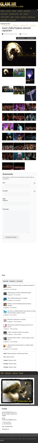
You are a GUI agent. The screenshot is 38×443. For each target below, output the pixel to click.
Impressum (23, 17)
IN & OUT (8, 11)
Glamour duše (10, 357)
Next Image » (30, 38)
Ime (4, 182)
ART (21, 14)
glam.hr (33, 25)
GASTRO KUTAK (13, 14)
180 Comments (17, 334)
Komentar (6, 209)
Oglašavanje (31, 17)
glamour (15, 25)
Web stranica (5, 199)
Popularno (12, 281)
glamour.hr (24, 25)
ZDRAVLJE (27, 11)
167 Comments (14, 349)
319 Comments (17, 321)
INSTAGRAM (12, 20)
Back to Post (21, 38)
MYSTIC (26, 14)
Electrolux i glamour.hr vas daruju (16, 319)
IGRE (12, 17)
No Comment (13, 289)
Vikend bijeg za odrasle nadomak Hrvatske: (19, 292)
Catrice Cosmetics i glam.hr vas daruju (18, 332)
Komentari (20, 281)
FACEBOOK (4, 20)
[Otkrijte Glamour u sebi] (11, 7)
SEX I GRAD (4, 14)
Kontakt (17, 17)
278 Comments (14, 328)
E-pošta (5, 191)
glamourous (6, 25)
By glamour (24, 34)
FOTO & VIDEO (5, 17)
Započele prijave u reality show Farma (17, 353)
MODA (14, 11)
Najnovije (5, 281)
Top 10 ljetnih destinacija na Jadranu (17, 298)
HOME (2, 11)
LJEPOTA (20, 11)
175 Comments (14, 341)
